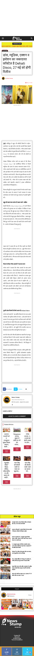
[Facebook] (12, 404)
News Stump (10, 78)
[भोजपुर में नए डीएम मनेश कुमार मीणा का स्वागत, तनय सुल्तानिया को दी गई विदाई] (5, 553)
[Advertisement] (17, 18)
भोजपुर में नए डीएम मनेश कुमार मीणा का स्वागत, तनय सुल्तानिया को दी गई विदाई (21, 552)
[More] (26, 389)
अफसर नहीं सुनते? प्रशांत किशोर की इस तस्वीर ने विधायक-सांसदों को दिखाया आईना (22, 530)
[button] (2, 38)
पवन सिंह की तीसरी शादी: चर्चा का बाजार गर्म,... (27, 467)
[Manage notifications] (30, 652)
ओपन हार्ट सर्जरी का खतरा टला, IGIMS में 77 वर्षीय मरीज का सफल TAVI (22, 574)
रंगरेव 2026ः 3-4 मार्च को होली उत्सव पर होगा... (27, 438)
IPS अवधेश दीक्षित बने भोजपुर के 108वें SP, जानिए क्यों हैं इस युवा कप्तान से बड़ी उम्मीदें (21, 559)
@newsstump (11, 594)
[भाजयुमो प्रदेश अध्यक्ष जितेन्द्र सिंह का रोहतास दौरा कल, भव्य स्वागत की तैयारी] (5, 524)
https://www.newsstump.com (18, 399)
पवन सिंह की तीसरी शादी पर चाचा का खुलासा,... (17, 467)
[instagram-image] (6, 604)
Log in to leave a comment (17, 416)
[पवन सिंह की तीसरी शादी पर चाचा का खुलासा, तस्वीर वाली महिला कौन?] (17, 458)
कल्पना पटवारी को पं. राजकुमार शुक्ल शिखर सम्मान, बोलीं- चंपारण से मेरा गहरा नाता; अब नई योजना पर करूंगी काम (21, 538)
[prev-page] (1, 582)
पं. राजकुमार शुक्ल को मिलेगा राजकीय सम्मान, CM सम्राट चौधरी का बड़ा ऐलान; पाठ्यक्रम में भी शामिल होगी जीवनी (17, 46)
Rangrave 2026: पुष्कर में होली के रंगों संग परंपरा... (16, 439)
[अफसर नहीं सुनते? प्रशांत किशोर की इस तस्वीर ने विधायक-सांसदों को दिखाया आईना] (5, 531)
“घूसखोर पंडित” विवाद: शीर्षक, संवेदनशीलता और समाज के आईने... (6, 470)
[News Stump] (3, 78)
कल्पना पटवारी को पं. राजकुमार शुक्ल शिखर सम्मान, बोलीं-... (6, 440)
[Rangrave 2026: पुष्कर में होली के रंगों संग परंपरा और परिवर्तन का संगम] (17, 430)
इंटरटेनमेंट (4, 51)
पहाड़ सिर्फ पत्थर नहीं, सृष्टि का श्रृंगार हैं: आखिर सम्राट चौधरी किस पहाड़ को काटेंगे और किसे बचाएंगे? (22, 568)
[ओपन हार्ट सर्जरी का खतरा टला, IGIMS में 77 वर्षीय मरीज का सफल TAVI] (5, 576)
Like (7, 648)
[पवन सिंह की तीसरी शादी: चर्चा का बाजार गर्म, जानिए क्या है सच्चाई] (27, 458)
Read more (6, 451)
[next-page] (4, 582)
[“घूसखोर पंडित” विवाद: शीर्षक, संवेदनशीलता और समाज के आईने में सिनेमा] (6, 458)
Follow (30, 595)
